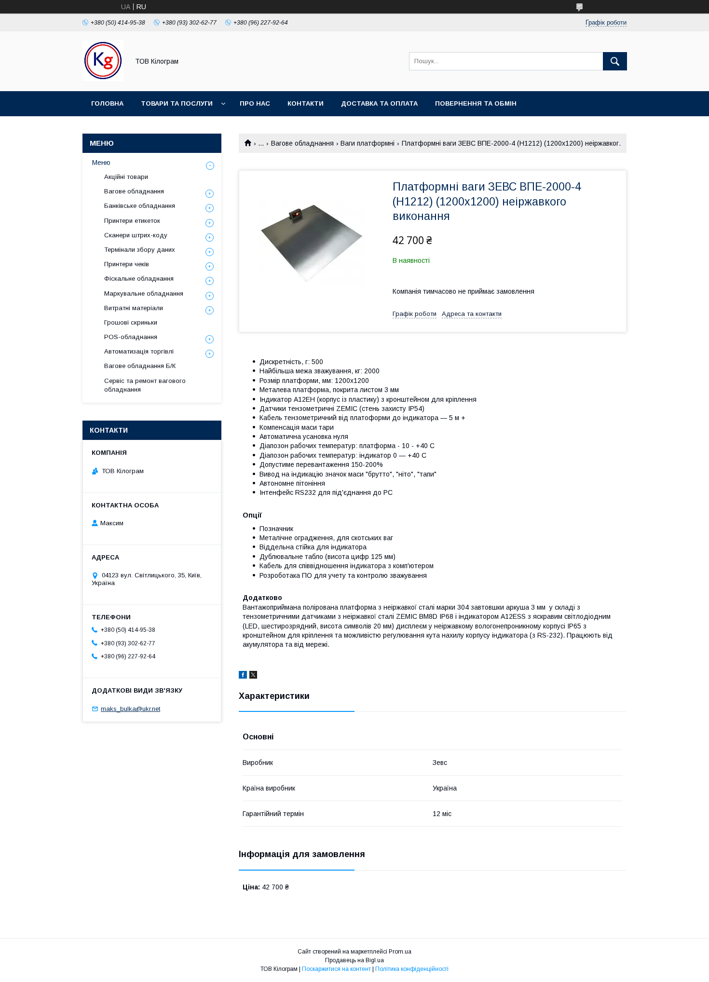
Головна (107, 103)
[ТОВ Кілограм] (102, 78)
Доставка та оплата (379, 103)
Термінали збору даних (139, 249)
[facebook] (243, 676)
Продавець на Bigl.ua (354, 960)
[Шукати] (615, 61)
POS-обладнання (130, 337)
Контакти (305, 103)
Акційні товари (126, 176)
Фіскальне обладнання (139, 278)
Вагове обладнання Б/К (140, 365)
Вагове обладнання (302, 143)
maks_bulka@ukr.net (130, 708)
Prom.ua (400, 951)
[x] (253, 676)
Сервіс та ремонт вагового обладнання (145, 385)
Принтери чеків (126, 264)
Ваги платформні (368, 143)
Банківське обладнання (139, 205)
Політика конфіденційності (412, 969)
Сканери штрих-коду (135, 235)
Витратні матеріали (133, 308)
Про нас (255, 103)
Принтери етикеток (132, 220)
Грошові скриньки (130, 322)
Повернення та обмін (476, 103)
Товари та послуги (177, 103)
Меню (101, 162)
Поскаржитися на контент (336, 969)
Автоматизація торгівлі (139, 351)
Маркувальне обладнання (143, 293)
